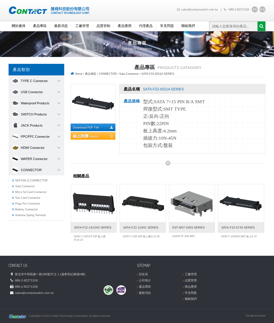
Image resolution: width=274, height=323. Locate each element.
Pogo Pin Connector (27, 203)
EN (255, 9)
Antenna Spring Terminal (30, 215)
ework (261, 315)
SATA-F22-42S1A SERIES (157, 73)
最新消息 (61, 26)
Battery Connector (26, 209)
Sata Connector (24, 186)
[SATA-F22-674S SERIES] (241, 203)
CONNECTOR (107, 73)
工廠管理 (82, 26)
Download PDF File (86, 127)
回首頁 (143, 274)
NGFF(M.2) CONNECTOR (31, 180)
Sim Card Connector (27, 197)
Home (78, 73)
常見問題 (167, 26)
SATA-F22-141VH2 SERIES (92, 227)
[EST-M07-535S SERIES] (192, 203)
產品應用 (124, 26)
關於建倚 (18, 26)
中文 (262, 9)
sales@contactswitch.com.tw (199, 9)
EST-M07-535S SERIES (188, 227)
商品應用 (191, 286)
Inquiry (85, 136)
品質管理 (191, 280)
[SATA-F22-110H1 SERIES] (142, 203)
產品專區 (40, 26)
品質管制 (103, 26)
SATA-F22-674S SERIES (238, 227)
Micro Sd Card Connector (30, 192)
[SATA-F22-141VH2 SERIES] (93, 203)
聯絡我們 (188, 26)
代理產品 (146, 26)
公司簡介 (145, 280)
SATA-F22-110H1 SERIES (140, 227)
